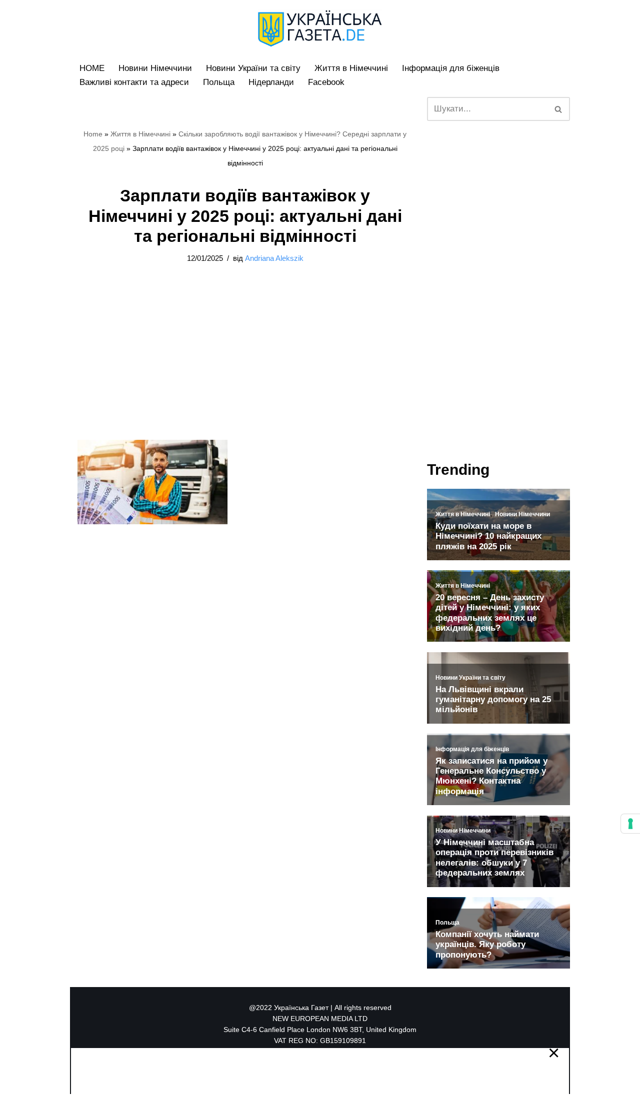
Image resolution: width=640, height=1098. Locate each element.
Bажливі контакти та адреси (134, 82)
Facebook (326, 82)
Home (93, 134)
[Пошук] (559, 109)
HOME (92, 68)
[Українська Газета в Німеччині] (320, 28)
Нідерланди (271, 82)
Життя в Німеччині (351, 68)
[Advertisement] (245, 366)
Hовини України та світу (253, 68)
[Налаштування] (630, 823)
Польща (218, 82)
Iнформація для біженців (451, 68)
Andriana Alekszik (274, 258)
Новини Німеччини (155, 68)
